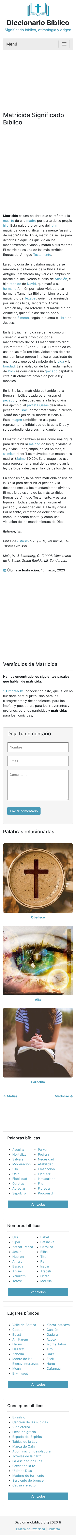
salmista (9, 454)
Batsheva (47, 1242)
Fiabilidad (19, 1179)
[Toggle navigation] (64, 44)
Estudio (23, 541)
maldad (34, 444)
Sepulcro (19, 1193)
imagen (16, 420)
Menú (11, 44)
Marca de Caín (23, 1446)
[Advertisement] (38, 76)
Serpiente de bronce (28, 1480)
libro (63, 318)
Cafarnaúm (55, 1368)
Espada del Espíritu (27, 1437)
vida (61, 361)
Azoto (51, 1339)
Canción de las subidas (30, 1422)
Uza (15, 1237)
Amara (17, 1261)
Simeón (23, 318)
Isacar (44, 1266)
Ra (42, 1261)
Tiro (50, 1349)
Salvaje (17, 1159)
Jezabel (30, 298)
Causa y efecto (24, 1485)
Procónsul (45, 1193)
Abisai (17, 1271)
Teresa (17, 1281)
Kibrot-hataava (58, 1325)
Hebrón (18, 1257)
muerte (8, 221)
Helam (17, 1344)
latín (54, 225)
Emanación (46, 1169)
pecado (52, 371)
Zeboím (18, 1354)
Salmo (21, 458)
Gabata (18, 1330)
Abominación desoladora (31, 1451)
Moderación (21, 1164)
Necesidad (46, 1159)
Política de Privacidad (30, 1529)
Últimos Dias (22, 1471)
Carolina (46, 1247)
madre (31, 221)
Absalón (61, 279)
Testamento (42, 255)
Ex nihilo (18, 1417)
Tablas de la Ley (24, 1441)
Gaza (51, 1354)
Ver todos (38, 1292)
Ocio (15, 1174)
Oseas (44, 405)
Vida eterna (21, 1427)
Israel (24, 410)
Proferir (43, 1154)
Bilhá (44, 1252)
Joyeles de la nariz (26, 1456)
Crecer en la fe (23, 1466)
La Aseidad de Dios (27, 1461)
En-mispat (20, 1373)
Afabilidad (46, 1164)
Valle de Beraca (24, 1325)
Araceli (45, 1271)
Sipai (16, 1242)
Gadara (52, 1334)
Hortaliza (19, 1154)
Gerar (44, 1276)
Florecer (44, 1188)
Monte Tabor (56, 1344)
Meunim (18, 1368)
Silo (15, 1169)
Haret (51, 1364)
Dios (11, 371)
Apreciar (18, 1188)
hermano (9, 289)
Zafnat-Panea (22, 1247)
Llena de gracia (24, 1432)
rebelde (15, 284)
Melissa (46, 1281)
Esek (50, 1359)
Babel (44, 1237)
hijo (6, 225)
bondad (9, 366)
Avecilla (18, 1150)
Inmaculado (47, 1179)
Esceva (17, 1266)
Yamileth (19, 1276)
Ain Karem (20, 1339)
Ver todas (38, 1204)
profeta (32, 405)
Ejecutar (44, 1174)
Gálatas (18, 1184)
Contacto (54, 1529)
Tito (43, 1257)
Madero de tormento (28, 1475)
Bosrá (16, 1334)
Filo (40, 1184)
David (31, 284)
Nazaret (18, 1349)
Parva (42, 1150)
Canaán (52, 1330)
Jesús (16, 1252)
